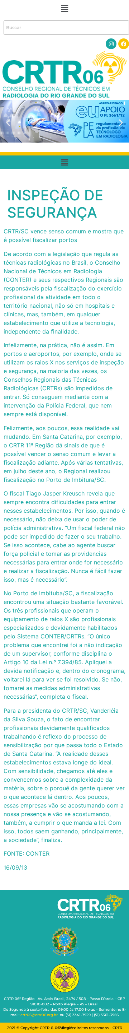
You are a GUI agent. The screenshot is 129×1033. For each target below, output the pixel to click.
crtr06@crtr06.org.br (39, 1015)
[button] (64, 8)
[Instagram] (111, 43)
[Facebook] (123, 43)
